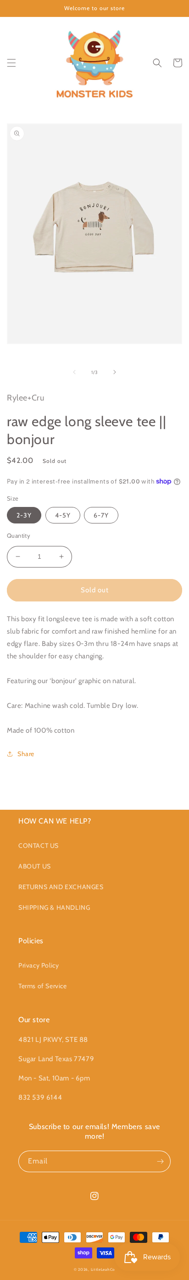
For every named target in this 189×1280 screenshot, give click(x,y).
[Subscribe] (160, 1161)
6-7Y (101, 515)
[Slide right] (115, 372)
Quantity (18, 535)
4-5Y (63, 515)
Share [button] (25, 754)
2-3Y (24, 515)
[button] (11, 63)
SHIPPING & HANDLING (54, 907)
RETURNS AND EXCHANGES (61, 887)
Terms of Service (42, 986)
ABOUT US (34, 866)
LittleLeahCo (103, 1269)
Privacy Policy (38, 965)
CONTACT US (38, 845)
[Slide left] (74, 372)
